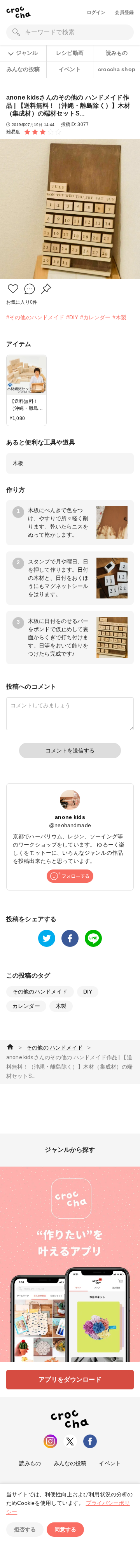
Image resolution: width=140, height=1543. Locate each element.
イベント (70, 69)
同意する (65, 1529)
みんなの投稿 (23, 69)
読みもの (117, 53)
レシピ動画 (70, 53)
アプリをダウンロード (70, 1379)
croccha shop (116, 69)
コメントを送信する (70, 750)
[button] (13, 289)
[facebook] (70, 938)
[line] (93, 938)
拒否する (25, 1529)
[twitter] (46, 938)
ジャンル (27, 53)
